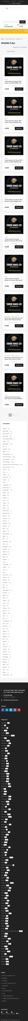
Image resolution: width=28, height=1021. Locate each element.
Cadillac (5, 662)
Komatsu (5, 582)
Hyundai (5, 608)
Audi (4, 669)
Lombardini (5, 564)
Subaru (4, 479)
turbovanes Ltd (15, 1020)
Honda (4, 610)
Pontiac (5, 521)
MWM (4, 536)
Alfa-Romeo (6, 674)
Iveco (4, 603)
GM (3, 618)
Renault (5, 515)
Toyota (4, 469)
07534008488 (8, 26)
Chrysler (5, 651)
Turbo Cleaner (6, 459)
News (3, 988)
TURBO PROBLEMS (7, 996)
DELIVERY (5, 985)
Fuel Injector (6, 621)
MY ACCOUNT (6, 1)
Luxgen (4, 559)
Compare (4, 980)
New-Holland (6, 533)
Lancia (4, 577)
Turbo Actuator (6, 467)
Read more (19, 89)
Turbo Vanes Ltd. (7, 456)
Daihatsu (5, 636)
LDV (4, 572)
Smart (6, 79)
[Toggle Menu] (26, 31)
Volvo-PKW (5, 431)
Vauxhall (5, 449)
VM (3, 446)
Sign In (13, 3)
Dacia (4, 644)
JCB (4, 598)
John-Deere (6, 590)
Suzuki (4, 474)
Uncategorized (6, 454)
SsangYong (5, 485)
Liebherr (5, 567)
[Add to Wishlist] (23, 58)
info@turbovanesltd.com (11, 700)
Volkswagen (6, 444)
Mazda (4, 551)
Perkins (4, 526)
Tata (4, 472)
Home (2, 39)
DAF (4, 639)
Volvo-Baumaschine (8, 438)
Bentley (5, 667)
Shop (3, 993)
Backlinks (4, 978)
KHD (4, 587)
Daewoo (5, 641)
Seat (4, 500)
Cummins (5, 646)
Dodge (4, 631)
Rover (4, 508)
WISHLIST (14, 1)
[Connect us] (2, 710)
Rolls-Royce (6, 510)
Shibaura (5, 497)
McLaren (5, 549)
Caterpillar (5, 657)
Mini (4, 544)
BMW (4, 664)
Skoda (4, 495)
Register (18, 3)
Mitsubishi (5, 541)
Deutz (4, 633)
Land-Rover (6, 574)
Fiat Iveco (5, 626)
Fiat (4, 628)
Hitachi (4, 613)
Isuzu (4, 605)
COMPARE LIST (21, 1)
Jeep (4, 595)
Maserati (5, 554)
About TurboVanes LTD (8, 975)
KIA (3, 585)
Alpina (4, 672)
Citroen (4, 649)
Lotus (4, 562)
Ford (4, 623)
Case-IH (5, 659)
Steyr (4, 482)
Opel (4, 528)
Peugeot (5, 523)
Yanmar (5, 428)
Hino (4, 615)
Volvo (4, 441)
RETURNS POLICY (7, 991)
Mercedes (5, 546)
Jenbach (5, 592)
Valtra (4, 451)
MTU (4, 538)
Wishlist (4, 1001)
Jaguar (4, 600)
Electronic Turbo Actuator (12, 316)
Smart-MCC (6, 490)
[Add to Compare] (23, 61)
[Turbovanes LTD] (14, 8)
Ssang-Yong (6, 487)
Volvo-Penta (6, 433)
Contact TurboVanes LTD (9, 983)
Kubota (4, 580)
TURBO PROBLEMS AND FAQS (10, 998)
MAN (4, 556)
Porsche (5, 518)
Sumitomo (5, 477)
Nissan (4, 531)
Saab (4, 505)
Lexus (4, 569)
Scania (4, 503)
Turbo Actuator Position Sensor (11, 464)
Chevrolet (5, 654)
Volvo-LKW (5, 436)
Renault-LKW (6, 513)
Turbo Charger (6, 462)
